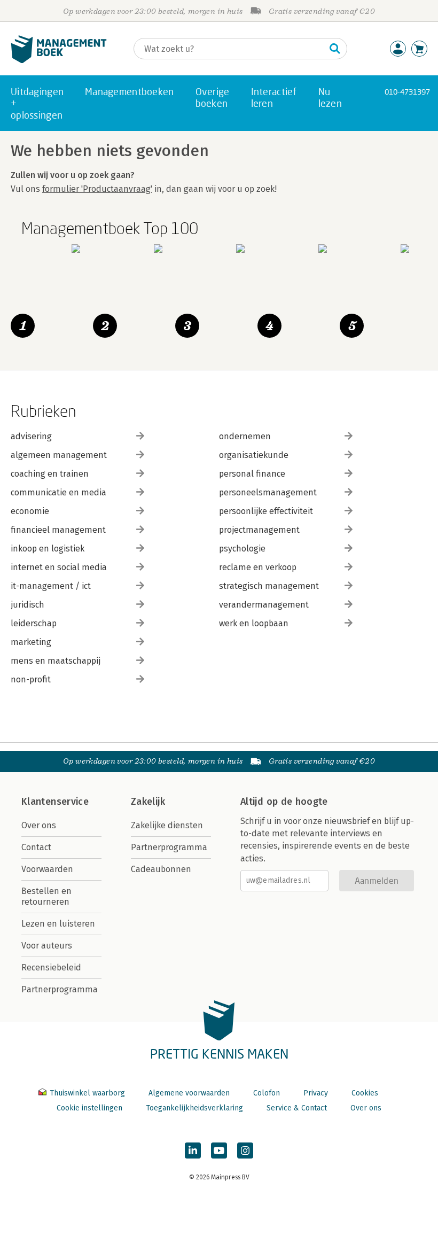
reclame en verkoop (257, 567)
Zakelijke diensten (167, 825)
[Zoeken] (335, 48)
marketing (31, 642)
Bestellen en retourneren (46, 896)
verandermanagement (264, 605)
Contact (36, 847)
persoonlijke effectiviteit (266, 511)
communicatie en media (58, 492)
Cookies (364, 1093)
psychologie (242, 548)
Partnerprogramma (59, 989)
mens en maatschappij (55, 661)
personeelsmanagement (268, 492)
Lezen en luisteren (58, 924)
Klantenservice (55, 801)
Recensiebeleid (51, 967)
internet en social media (59, 567)
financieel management (58, 530)
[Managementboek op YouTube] (219, 1150)
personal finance (252, 474)
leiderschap (34, 623)
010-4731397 (407, 91)
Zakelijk (148, 801)
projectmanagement (259, 530)
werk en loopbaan (253, 623)
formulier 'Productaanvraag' (97, 189)
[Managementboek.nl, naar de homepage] (59, 60)
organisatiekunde (253, 455)
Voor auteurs (46, 945)
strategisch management (269, 586)
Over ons (38, 825)
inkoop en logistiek (47, 548)
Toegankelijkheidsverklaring (194, 1108)
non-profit (31, 679)
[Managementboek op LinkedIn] (193, 1150)
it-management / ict (51, 586)
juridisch (27, 605)
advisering (31, 436)
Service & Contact (297, 1108)
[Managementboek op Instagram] (245, 1150)
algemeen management (59, 455)
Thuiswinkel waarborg (87, 1093)
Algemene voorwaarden (189, 1093)
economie (30, 511)
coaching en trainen (50, 474)
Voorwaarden (47, 869)
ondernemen (245, 436)
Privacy (315, 1093)
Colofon (266, 1093)
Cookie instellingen (89, 1108)
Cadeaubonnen (161, 869)
